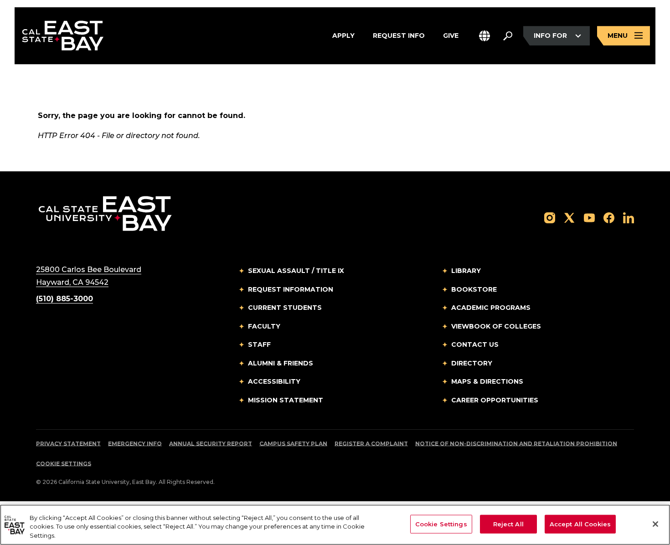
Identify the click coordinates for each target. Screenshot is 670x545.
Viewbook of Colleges (496, 326)
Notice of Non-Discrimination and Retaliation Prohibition (516, 443)
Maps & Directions (487, 381)
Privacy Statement (68, 443)
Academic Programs (491, 307)
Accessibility (274, 381)
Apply (343, 35)
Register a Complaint (371, 443)
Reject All (508, 523)
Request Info (399, 35)
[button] (484, 35)
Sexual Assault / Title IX (296, 271)
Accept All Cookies (580, 523)
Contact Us (475, 344)
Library (466, 271)
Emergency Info (135, 443)
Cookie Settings (63, 463)
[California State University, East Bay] (105, 213)
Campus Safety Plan (293, 443)
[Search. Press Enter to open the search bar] (508, 36)
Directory (471, 363)
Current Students (285, 307)
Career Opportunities (494, 400)
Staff (259, 344)
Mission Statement (285, 400)
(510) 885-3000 (64, 298)
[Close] (655, 524)
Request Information (290, 289)
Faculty (264, 326)
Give (451, 35)
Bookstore (474, 289)
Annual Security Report (210, 443)
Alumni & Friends (280, 363)
